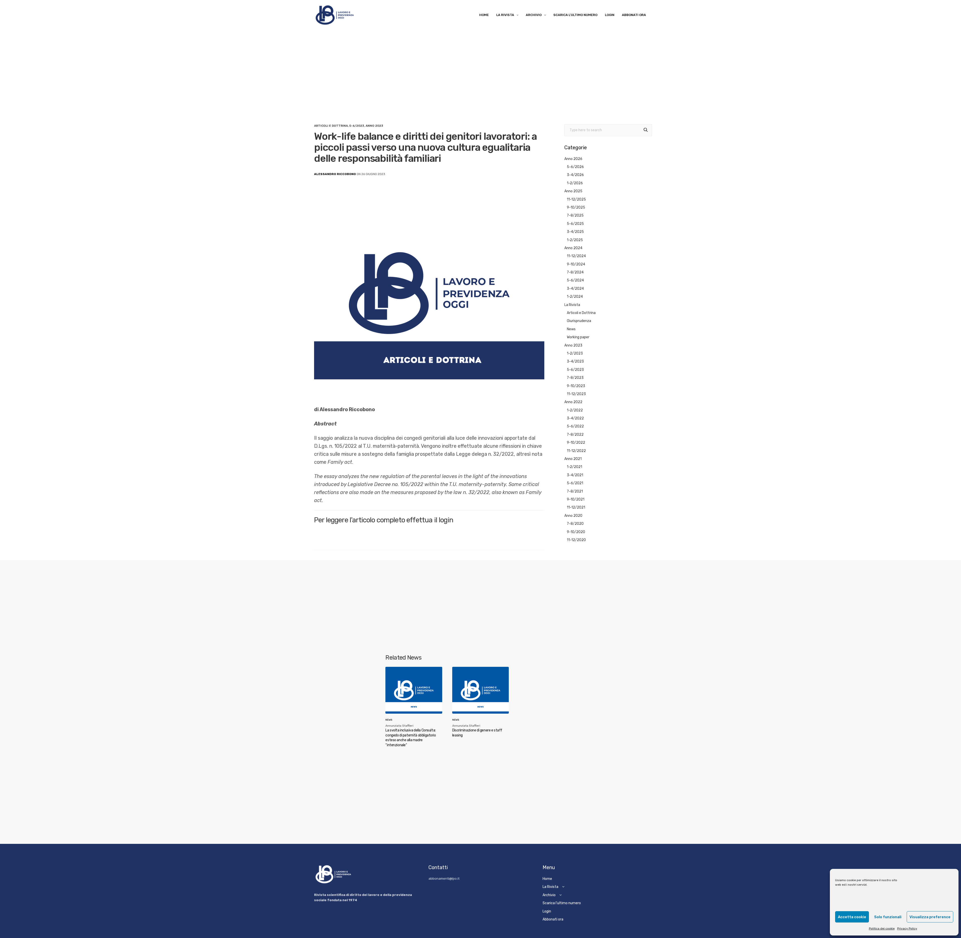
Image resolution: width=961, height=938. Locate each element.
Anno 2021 (573, 459)
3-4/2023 (575, 361)
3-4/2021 (575, 475)
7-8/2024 (575, 272)
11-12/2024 (576, 256)
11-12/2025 (576, 199)
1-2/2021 (574, 467)
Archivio (534, 15)
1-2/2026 (575, 183)
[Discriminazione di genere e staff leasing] (480, 690)
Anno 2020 (573, 516)
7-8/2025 (575, 215)
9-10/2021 (575, 499)
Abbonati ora (634, 15)
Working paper (578, 337)
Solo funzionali (887, 917)
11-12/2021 (576, 507)
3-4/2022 (575, 418)
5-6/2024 (575, 280)
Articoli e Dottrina (331, 125)
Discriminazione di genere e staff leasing (477, 732)
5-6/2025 (575, 224)
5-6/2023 (356, 125)
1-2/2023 (575, 353)
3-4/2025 (575, 232)
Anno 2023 (374, 125)
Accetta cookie (852, 917)
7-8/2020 (575, 524)
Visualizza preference (929, 917)
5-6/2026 (575, 167)
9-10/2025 (576, 207)
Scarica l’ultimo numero (575, 15)
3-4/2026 (575, 175)
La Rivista (505, 15)
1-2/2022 (575, 410)
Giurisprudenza (579, 321)
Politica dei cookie (882, 928)
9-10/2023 (576, 386)
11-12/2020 (576, 540)
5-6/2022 (575, 426)
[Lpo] (334, 15)
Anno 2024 (573, 248)
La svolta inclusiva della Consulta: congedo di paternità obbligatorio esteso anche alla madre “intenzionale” (410, 737)
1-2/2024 (575, 296)
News (571, 329)
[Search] (645, 130)
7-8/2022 (575, 434)
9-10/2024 (576, 264)
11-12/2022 (576, 451)
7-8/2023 (575, 378)
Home (484, 15)
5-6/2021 (575, 483)
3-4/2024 (575, 288)
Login (609, 15)
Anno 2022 (573, 402)
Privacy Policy (907, 928)
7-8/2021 (575, 491)
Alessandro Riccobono (335, 174)
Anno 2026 (573, 159)
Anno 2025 (573, 191)
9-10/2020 (576, 532)
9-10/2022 (576, 442)
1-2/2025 (575, 240)
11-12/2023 (576, 394)
